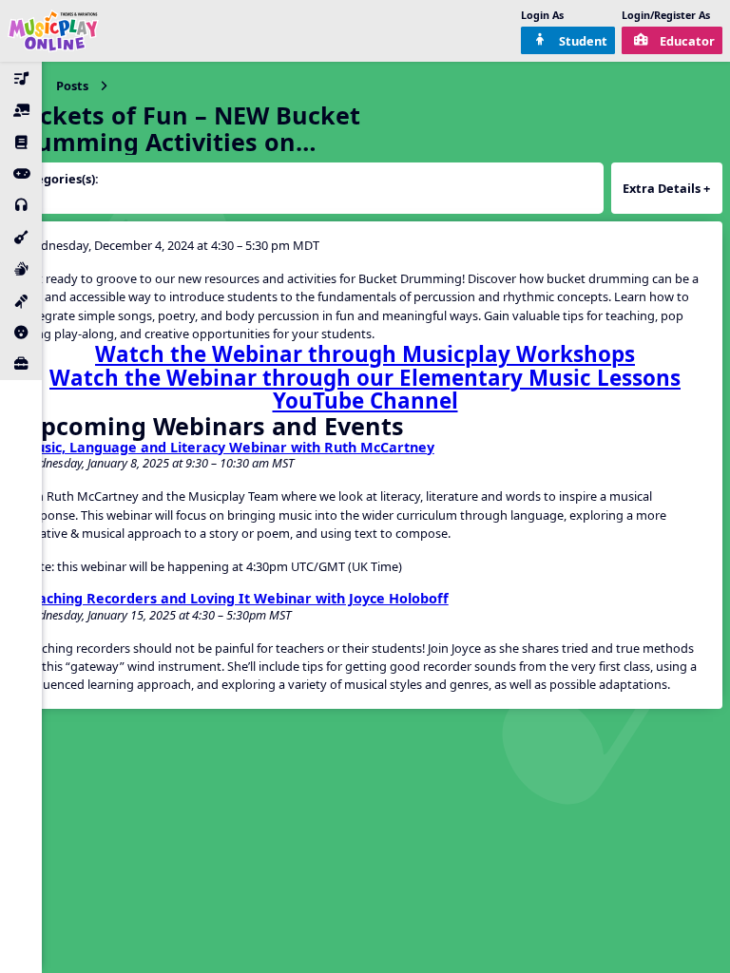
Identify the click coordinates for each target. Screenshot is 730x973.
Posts (72, 85)
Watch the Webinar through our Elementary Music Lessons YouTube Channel (365, 389)
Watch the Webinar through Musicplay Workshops (365, 354)
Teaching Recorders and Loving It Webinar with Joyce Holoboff (236, 598)
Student (583, 40)
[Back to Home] (53, 31)
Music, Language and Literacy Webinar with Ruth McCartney (228, 447)
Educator (687, 40)
